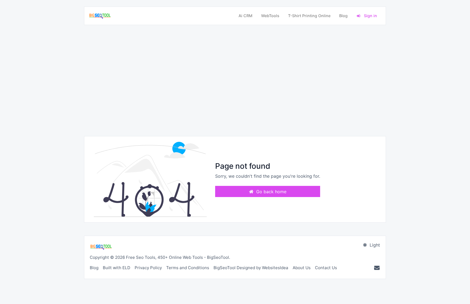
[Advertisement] (235, 80)
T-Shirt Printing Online (309, 15)
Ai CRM (245, 15)
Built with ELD (116, 267)
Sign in (370, 15)
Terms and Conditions (187, 267)
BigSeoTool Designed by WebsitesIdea (251, 267)
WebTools (270, 15)
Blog (343, 15)
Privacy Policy (148, 267)
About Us (302, 267)
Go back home (270, 191)
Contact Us (326, 267)
